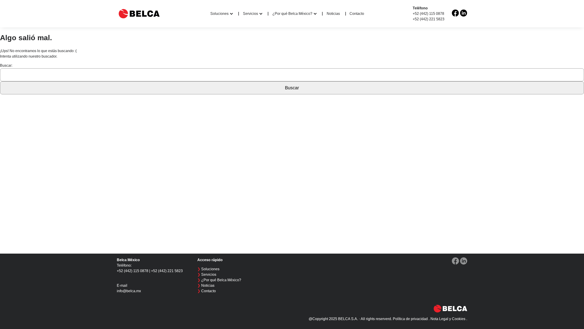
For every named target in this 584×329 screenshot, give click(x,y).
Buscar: (6, 65)
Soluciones (219, 14)
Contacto (356, 14)
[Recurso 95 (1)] (463, 13)
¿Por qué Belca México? (292, 14)
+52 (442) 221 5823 (428, 19)
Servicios (250, 14)
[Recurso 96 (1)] (455, 13)
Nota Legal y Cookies (447, 319)
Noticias (333, 14)
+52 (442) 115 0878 (428, 14)
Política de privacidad (410, 319)
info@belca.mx (129, 291)
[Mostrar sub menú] (234, 14)
